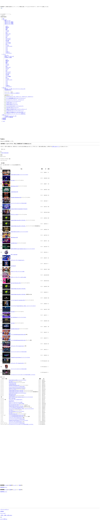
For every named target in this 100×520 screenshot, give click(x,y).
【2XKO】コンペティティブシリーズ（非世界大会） (16, 113)
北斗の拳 (7, 40)
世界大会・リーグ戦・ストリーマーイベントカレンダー (15, 88)
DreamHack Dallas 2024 (15, 328)
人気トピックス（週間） (9, 22)
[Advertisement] (31, 11)
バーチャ (7, 31)
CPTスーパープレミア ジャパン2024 (17, 271)
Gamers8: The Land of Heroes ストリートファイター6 (20, 357)
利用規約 (2, 511)
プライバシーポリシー (4, 509)
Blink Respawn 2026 (14, 186)
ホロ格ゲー (7, 85)
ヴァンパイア (8, 38)
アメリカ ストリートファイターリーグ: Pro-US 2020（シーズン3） (23, 374)
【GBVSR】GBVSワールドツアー (12, 107)
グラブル (7, 30)
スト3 (6, 36)
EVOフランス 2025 (14, 214)
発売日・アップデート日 (9, 56)
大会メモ (4, 87)
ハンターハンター (8, 46)
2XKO (6, 28)
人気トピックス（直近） (9, 21)
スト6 (6, 59)
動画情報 (4, 118)
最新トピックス (7, 20)
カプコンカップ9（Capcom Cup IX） (17, 363)
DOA (6, 77)
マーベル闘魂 (8, 42)
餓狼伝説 (7, 27)
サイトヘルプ (2, 513)
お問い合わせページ (56, 146)
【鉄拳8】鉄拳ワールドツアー (11, 102)
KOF (6, 32)
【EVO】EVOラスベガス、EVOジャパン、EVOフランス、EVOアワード (19, 96)
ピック (14, 485)
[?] (5, 485)
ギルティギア (8, 33)
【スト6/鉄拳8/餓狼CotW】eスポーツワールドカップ (15, 98)
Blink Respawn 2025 (14, 237)
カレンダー (7, 55)
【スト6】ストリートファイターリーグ (13, 101)
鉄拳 (6, 29)
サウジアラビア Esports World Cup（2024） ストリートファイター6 (23, 305)
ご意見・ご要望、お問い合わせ (6, 515)
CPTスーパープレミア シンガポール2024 (18, 277)
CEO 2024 (11, 412)
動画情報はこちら (3, 487)
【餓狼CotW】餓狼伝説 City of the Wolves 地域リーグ (15, 112)
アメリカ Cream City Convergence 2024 (18, 300)
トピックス (4, 19)
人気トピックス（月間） (9, 23)
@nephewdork (5, 152)
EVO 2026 (13, 180)
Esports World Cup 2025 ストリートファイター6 (19, 231)
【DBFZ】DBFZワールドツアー (12, 104)
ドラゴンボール (8, 53)
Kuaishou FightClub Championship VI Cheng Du (19, 208)
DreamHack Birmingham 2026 (16, 197)
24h (6, 485)
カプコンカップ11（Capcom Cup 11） (18, 260)
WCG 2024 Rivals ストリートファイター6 (18, 317)
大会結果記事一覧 (8, 89)
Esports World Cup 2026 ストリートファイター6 (19, 174)
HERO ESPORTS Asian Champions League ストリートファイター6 (23, 248)
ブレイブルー (8, 39)
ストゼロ (7, 45)
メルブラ (7, 41)
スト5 (6, 50)
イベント (4, 54)
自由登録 (4, 119)
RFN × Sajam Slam (14, 254)
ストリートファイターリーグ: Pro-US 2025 (18, 203)
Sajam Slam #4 (13, 265)
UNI (6, 37)
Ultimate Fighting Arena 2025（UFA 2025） (18, 220)
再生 (20, 485)
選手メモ (4, 114)
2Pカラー (3, 15)
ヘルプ (3, 121)
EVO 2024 (13, 311)
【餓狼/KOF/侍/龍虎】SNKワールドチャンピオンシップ (16, 109)
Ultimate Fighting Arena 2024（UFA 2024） (18, 288)
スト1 (6, 47)
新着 (10, 485)
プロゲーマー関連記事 (9, 117)
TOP (3, 18)
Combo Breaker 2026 (14, 191)
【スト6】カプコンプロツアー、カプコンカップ (15, 99)
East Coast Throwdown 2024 (16, 282)
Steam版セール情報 (8, 57)
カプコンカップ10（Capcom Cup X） (16, 417)
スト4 (6, 49)
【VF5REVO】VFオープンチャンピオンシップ (14, 110)
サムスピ (7, 68)
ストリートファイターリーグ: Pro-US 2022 (18, 368)
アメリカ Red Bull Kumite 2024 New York (18, 334)
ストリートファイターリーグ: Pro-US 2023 (18, 351)
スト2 (6, 48)
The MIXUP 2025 (12, 395)
